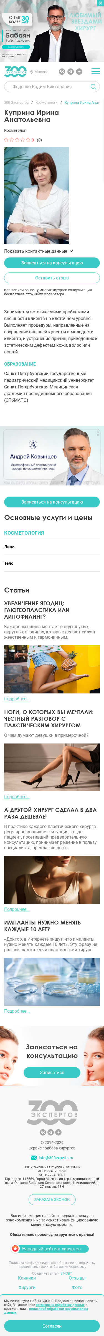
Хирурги (27, 1287)
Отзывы (77, 1278)
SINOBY (66, 1273)
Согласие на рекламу (70, 1267)
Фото (77, 1287)
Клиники (27, 1278)
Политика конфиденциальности (34, 1263)
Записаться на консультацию (52, 263)
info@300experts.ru (56, 1158)
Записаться (52, 1072)
